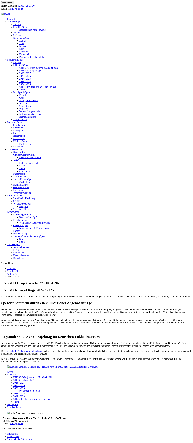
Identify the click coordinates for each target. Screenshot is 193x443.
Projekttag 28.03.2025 (29, 391)
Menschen (12, 122)
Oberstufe (18, 225)
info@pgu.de (16, 8)
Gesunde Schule (21, 187)
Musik (22, 165)
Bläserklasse (25, 95)
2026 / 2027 (25, 73)
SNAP (16, 201)
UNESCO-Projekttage (30, 70)
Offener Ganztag (21, 155)
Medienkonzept (20, 233)
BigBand (23, 108)
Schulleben (12, 149)
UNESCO (18, 65)
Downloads (18, 258)
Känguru (23, 206)
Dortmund (24, 51)
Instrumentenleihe (27, 116)
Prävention (18, 190)
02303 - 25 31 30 (26, 6)
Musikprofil (18, 92)
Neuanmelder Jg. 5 (28, 217)
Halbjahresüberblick (28, 163)
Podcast (17, 35)
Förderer (17, 141)
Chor (21, 97)
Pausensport (19, 174)
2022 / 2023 (25, 84)
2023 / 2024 (25, 81)
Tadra (22, 89)
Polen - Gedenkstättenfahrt (32, 57)
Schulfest (17, 27)
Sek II (22, 241)
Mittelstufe (18, 220)
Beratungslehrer (20, 184)
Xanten (22, 40)
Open (19, 21)
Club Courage (26, 171)
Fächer (16, 231)
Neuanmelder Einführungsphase (34, 228)
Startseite (11, 19)
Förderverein (25, 144)
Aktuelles (11, 21)
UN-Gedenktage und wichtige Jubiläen (38, 87)
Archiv (16, 32)
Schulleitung (19, 125)
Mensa (16, 250)
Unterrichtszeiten (21, 255)
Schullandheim (20, 119)
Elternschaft (19, 138)
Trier (21, 43)
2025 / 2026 (25, 76)
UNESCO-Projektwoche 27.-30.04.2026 (38, 68)
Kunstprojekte (20, 152)
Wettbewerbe (19, 203)
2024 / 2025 (25, 78)
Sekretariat (18, 127)
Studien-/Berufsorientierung (26, 236)
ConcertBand (25, 106)
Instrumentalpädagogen (30, 114)
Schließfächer (19, 252)
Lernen (10, 212)
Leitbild (17, 62)
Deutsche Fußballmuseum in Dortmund (25, 351)
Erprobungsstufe (21, 214)
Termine (17, 24)
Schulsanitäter (20, 176)
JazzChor (23, 103)
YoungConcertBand (28, 100)
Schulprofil (12, 59)
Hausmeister (19, 135)
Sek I (21, 239)
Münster (23, 46)
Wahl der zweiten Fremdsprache (34, 222)
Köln (21, 49)
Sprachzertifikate (21, 209)
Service (10, 244)
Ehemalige (18, 146)
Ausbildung (24, 182)
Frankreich (24, 54)
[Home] (5, 14)
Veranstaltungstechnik (29, 111)
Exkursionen (19, 38)
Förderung (12, 195)
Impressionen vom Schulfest (32, 30)
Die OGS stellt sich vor (30, 157)
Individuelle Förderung (24, 198)
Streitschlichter (20, 179)
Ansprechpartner (21, 247)
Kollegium (18, 130)
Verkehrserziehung (22, 193)
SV (14, 133)
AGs (15, 160)
